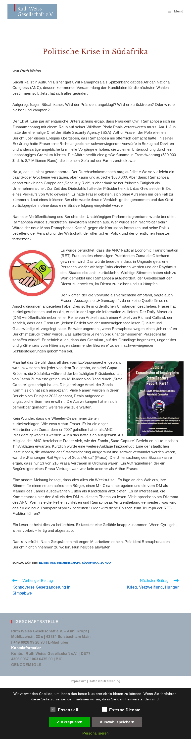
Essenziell (68, 710)
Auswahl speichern (117, 722)
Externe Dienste (125, 710)
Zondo (105, 562)
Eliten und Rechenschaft (59, 562)
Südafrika (90, 562)
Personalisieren (95, 733)
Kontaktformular (26, 648)
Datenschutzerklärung (104, 681)
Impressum (79, 681)
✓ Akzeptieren (70, 722)
